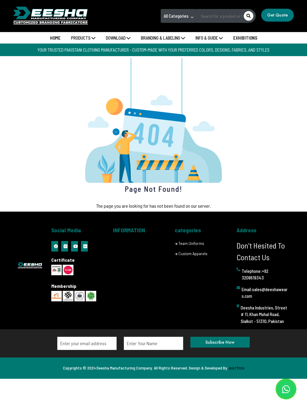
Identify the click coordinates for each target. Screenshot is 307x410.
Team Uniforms (191, 243)
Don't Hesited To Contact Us (261, 251)
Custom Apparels (192, 253)
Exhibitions (245, 38)
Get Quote (277, 15)
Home (55, 38)
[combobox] (178, 16)
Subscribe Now (219, 342)
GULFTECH (236, 368)
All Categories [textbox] (176, 16)
